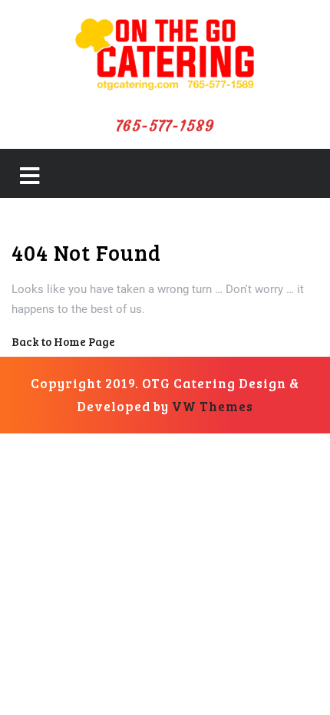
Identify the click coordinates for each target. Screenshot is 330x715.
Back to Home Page (63, 341)
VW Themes (211, 406)
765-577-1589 (165, 126)
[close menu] (29, 179)
